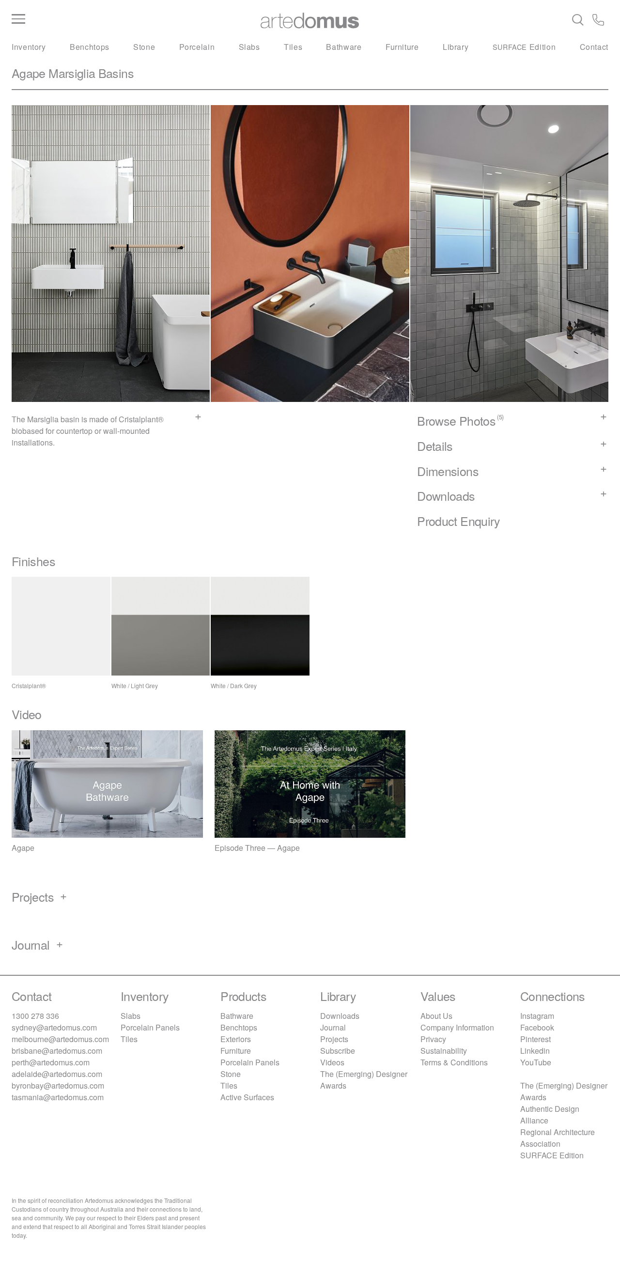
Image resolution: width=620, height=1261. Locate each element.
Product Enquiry (458, 520)
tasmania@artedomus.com (58, 1097)
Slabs (249, 46)
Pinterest (535, 1039)
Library (455, 46)
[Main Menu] (111, 19)
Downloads (339, 1015)
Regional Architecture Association (557, 1137)
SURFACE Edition (552, 1155)
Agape (29, 72)
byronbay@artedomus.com (58, 1085)
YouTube (535, 1062)
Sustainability (443, 1050)
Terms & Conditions (454, 1062)
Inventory (29, 46)
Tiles (293, 46)
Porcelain (197, 46)
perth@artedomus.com (51, 1062)
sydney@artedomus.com (54, 1027)
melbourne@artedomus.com (60, 1039)
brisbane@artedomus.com (57, 1050)
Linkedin (535, 1050)
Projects (334, 1039)
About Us (436, 1015)
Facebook (537, 1027)
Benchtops (89, 46)
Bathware (343, 46)
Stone (144, 46)
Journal (333, 1027)
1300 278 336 (35, 1015)
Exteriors (235, 1039)
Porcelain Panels (150, 1027)
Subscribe (337, 1050)
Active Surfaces (247, 1097)
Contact (594, 46)
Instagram (537, 1015)
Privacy (433, 1039)
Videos (332, 1062)
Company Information (457, 1027)
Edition (524, 46)
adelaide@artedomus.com (57, 1073)
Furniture (402, 46)
